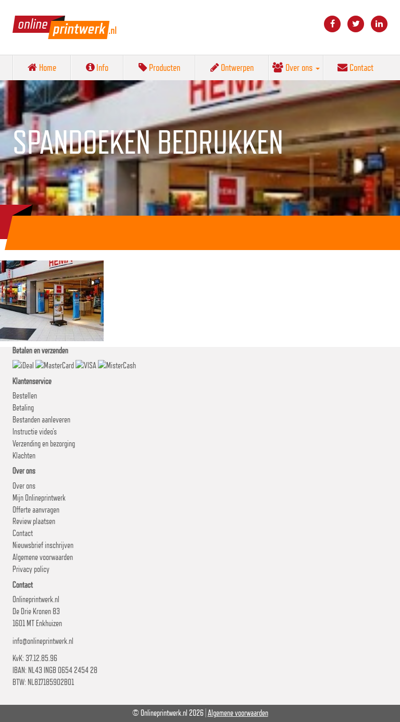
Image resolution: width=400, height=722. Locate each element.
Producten (163, 67)
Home (46, 67)
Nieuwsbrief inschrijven (42, 545)
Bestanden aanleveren (41, 420)
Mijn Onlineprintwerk (39, 498)
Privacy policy (30, 569)
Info (101, 67)
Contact (360, 67)
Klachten (23, 455)
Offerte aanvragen (35, 510)
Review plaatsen (33, 521)
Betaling (23, 408)
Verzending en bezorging (43, 444)
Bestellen (24, 396)
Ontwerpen (236, 67)
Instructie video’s (34, 432)
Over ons (299, 67)
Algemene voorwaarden (42, 557)
